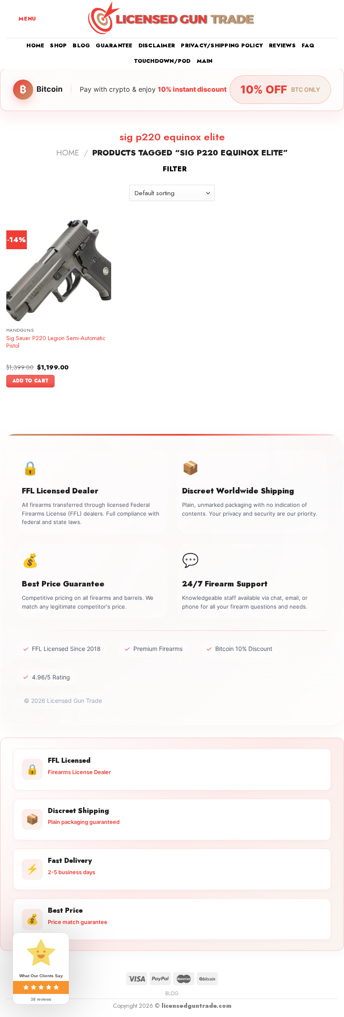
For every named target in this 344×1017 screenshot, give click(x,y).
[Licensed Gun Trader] (172, 18)
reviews (282, 45)
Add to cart (31, 380)
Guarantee (114, 45)
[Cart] (333, 19)
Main (205, 61)
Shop (58, 45)
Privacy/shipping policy (222, 45)
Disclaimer (156, 45)
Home (35, 45)
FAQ (308, 45)
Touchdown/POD (162, 61)
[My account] (319, 19)
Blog (81, 45)
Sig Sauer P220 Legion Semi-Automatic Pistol (55, 342)
